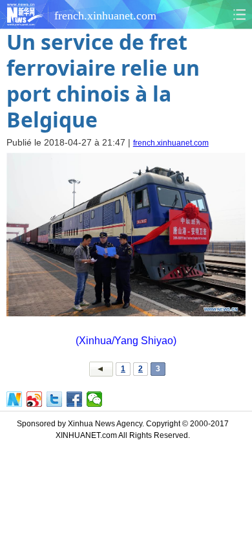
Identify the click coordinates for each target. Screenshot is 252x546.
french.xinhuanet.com (171, 142)
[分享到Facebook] (75, 399)
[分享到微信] (95, 399)
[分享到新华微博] (14, 399)
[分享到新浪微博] (34, 399)
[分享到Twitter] (55, 399)
